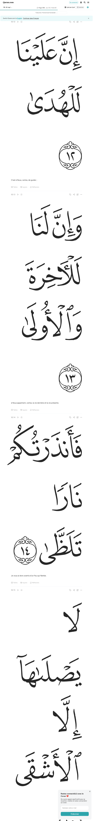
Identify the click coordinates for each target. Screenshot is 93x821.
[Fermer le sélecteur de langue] (88, 18)
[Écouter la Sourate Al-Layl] (17, 21)
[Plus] (81, 21)
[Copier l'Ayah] (70, 21)
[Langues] (81, 2)
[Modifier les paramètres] (88, 7)
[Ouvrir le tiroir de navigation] (88, 2)
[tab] (70, 7)
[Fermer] (90, 791)
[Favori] (21, 21)
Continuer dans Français (31, 18)
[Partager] (73, 21)
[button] (7, 7)
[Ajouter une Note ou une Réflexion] (77, 21)
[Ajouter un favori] (37, 8)
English (19, 18)
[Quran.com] (8, 2)
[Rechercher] (84, 2)
